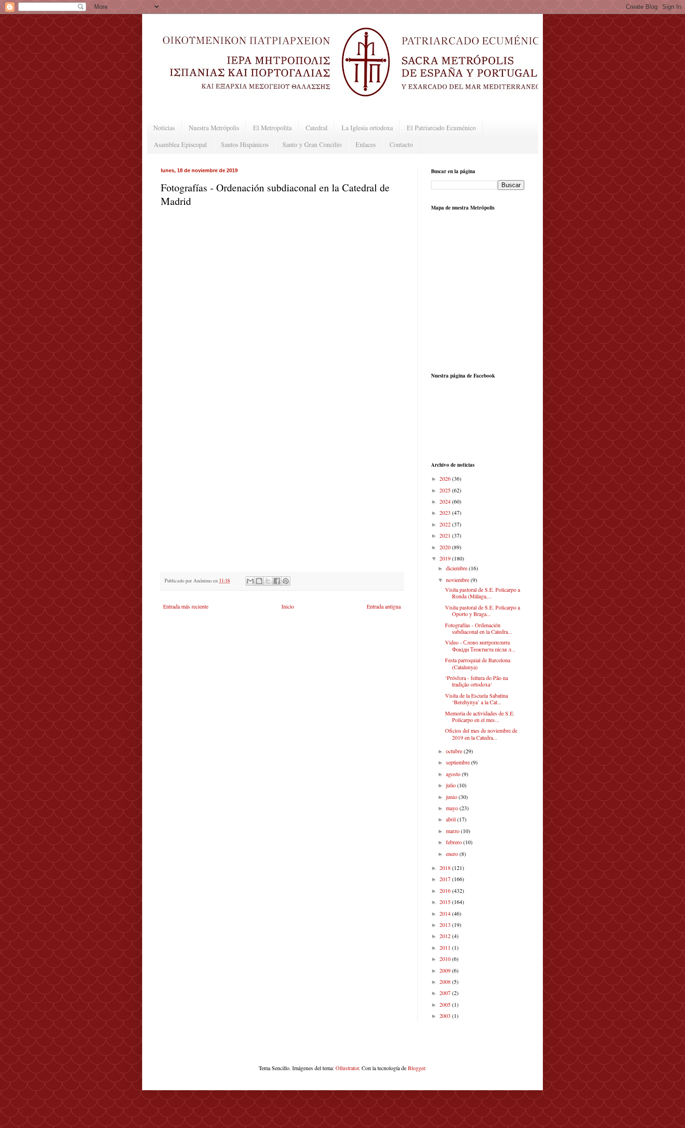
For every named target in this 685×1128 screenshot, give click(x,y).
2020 (445, 547)
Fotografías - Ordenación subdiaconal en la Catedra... (478, 628)
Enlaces (366, 144)
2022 (445, 524)
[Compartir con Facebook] (276, 581)
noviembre (458, 579)
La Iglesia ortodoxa (367, 127)
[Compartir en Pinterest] (285, 581)
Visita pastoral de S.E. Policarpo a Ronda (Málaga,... (482, 593)
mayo (452, 808)
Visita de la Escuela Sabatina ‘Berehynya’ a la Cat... (476, 699)
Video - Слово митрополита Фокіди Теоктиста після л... (480, 645)
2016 (445, 890)
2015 (445, 901)
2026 (445, 478)
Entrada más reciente (185, 606)
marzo (453, 830)
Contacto (401, 144)
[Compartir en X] (268, 581)
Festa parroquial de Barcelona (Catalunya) (477, 663)
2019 (445, 558)
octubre (455, 751)
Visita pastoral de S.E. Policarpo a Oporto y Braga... (482, 610)
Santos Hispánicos (244, 144)
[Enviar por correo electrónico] (250, 581)
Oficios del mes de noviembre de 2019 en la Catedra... (481, 734)
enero (452, 853)
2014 (445, 913)
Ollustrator (347, 1068)
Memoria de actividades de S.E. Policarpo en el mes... (479, 716)
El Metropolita (272, 127)
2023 (445, 512)
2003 (445, 1015)
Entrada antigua (384, 606)
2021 (445, 535)
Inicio (287, 606)
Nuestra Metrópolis (214, 127)
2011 (445, 947)
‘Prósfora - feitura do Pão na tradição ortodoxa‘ (476, 681)
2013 (445, 924)
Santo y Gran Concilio (312, 144)
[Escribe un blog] (259, 581)
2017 (445, 879)
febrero (454, 842)
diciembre (457, 568)
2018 (445, 867)
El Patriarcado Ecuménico (441, 127)
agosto (454, 774)
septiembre (458, 762)
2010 (445, 958)
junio (452, 796)
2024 (445, 501)
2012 (445, 935)
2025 (445, 490)
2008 (445, 981)
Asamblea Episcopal (180, 144)
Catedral (317, 127)
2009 (445, 970)
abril (451, 819)
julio (451, 785)
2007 (445, 992)
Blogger (416, 1068)
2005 (445, 1004)
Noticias (164, 127)
